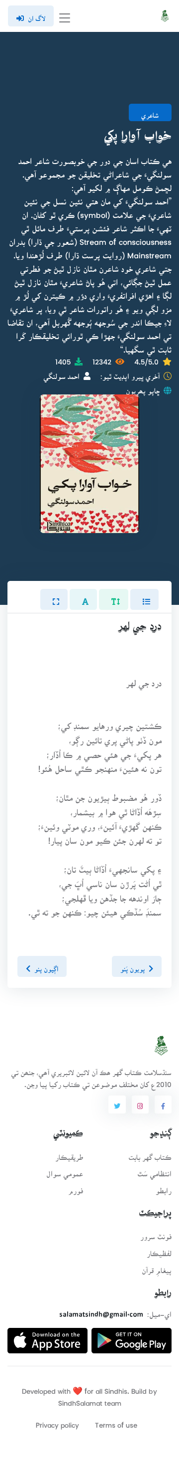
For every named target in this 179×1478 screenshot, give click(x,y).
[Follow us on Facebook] (163, 1104)
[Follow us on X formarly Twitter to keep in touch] (116, 1104)
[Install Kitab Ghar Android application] (131, 1336)
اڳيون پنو (46, 966)
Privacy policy (57, 1422)
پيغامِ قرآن (157, 1267)
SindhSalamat (80, 1400)
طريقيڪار (69, 1154)
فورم (75, 1187)
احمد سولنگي (61, 373)
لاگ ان (36, 15)
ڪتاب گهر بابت (150, 1154)
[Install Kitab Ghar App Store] (47, 1336)
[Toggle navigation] (65, 16)
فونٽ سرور (156, 1233)
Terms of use (116, 1422)
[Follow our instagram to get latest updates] (140, 1104)
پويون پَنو (132, 966)
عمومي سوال (64, 1170)
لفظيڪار (159, 1250)
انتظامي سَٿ (154, 1170)
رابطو (164, 1187)
